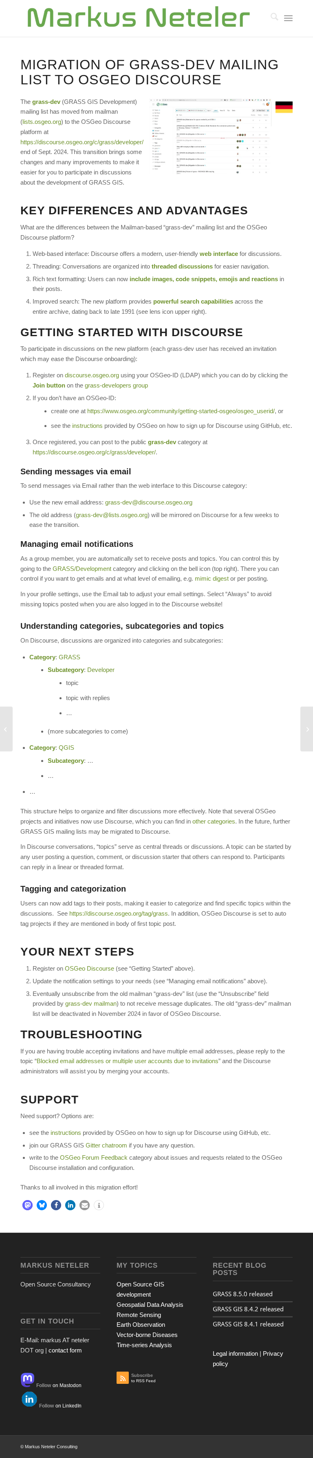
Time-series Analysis (144, 1344)
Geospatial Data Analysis (150, 1304)
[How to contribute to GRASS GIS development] (306, 729)
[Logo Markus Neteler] (139, 18)
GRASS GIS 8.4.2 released (248, 1309)
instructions (87, 425)
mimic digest (212, 578)
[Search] (270, 18)
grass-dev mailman (91, 1003)
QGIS (66, 747)
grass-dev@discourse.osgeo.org (148, 502)
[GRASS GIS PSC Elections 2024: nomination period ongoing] (6, 729)
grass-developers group (116, 385)
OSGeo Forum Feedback (94, 1157)
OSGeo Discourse (89, 968)
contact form (65, 1350)
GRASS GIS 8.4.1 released (248, 1324)
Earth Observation (141, 1324)
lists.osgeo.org (41, 121)
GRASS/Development (82, 568)
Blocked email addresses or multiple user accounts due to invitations (127, 1060)
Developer (101, 669)
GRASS (69, 657)
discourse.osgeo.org (92, 375)
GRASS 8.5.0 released (243, 1294)
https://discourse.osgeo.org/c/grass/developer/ (81, 142)
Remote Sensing (139, 1314)
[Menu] (288, 18)
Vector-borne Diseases (147, 1334)
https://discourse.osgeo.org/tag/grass (118, 913)
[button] (27, 1205)
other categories (213, 821)
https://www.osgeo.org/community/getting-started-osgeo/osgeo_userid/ (181, 410)
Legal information (235, 1353)
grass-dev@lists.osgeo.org (112, 514)
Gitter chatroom (106, 1145)
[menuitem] (270, 18)
